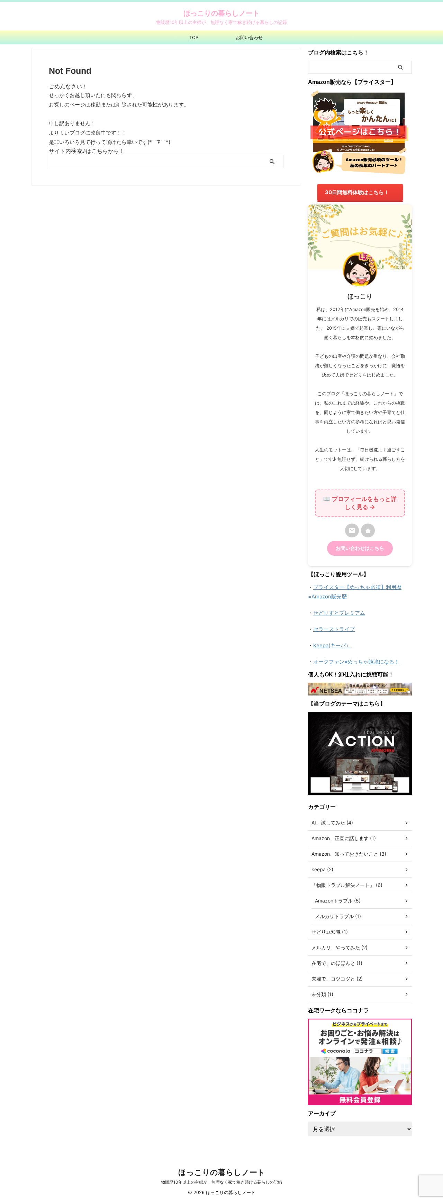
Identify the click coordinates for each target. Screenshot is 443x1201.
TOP (193, 37)
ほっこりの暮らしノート (221, 13)
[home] (368, 530)
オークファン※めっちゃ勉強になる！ (356, 661)
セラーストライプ (334, 629)
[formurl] (352, 530)
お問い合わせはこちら (360, 548)
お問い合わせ (249, 37)
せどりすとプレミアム (339, 613)
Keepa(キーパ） (332, 645)
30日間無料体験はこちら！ (357, 192)
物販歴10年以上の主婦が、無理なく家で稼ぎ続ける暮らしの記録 (221, 1182)
